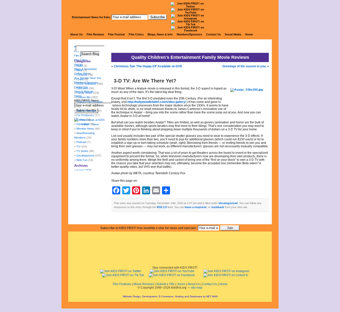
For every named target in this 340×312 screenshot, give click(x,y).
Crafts (80, 79)
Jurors (181, 284)
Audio (79, 65)
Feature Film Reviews (89, 101)
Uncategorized (228, 203)
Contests (81, 74)
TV (78, 146)
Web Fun (81, 159)
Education (82, 88)
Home (249, 34)
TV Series (82, 151)
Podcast (81, 142)
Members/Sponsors (189, 34)
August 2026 (83, 170)
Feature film (83, 97)
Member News (85, 128)
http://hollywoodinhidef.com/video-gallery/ (156, 102)
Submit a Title (165, 284)
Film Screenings (86, 110)
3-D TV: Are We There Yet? (145, 80)
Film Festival (116, 34)
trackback (217, 207)
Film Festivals (122, 284)
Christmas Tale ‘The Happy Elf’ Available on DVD (148, 66)
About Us (76, 34)
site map (196, 287)
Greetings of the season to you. (244, 66)
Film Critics (136, 34)
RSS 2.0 (162, 207)
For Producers (85, 115)
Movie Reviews (143, 284)
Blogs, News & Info (160, 34)
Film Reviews (95, 34)
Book (79, 70)
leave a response (196, 207)
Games (80, 119)
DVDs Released (86, 83)
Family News (84, 92)
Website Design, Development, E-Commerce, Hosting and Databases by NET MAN (170, 296)
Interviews (82, 124)
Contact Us (213, 34)
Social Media (233, 34)
